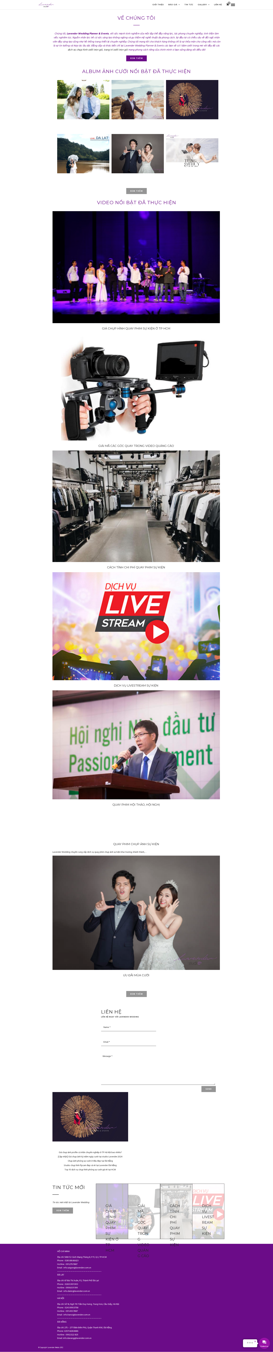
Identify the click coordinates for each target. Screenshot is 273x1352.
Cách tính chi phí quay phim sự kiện (136, 567)
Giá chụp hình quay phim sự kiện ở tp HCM (136, 328)
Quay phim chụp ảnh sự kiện (136, 844)
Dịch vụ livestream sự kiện (136, 685)
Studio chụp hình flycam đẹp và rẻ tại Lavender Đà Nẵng (90, 1165)
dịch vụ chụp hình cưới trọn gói (85, 50)
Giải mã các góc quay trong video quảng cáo (136, 446)
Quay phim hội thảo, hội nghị (136, 804)
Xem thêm (136, 58)
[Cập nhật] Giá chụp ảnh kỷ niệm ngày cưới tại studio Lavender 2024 (90, 1157)
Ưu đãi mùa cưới (136, 975)
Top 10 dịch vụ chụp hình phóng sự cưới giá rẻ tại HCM (90, 1170)
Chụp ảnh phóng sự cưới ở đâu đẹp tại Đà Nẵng (90, 1161)
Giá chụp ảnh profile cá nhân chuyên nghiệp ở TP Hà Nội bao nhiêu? (90, 1152)
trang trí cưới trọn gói (116, 50)
